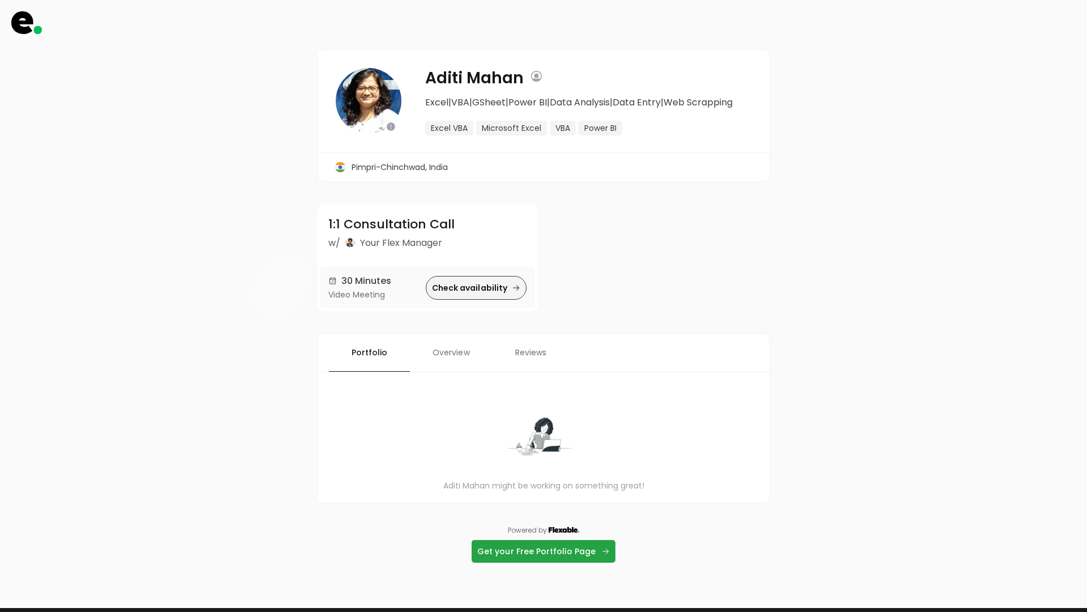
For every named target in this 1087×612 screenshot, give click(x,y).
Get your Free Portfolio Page (536, 551)
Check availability (469, 288)
